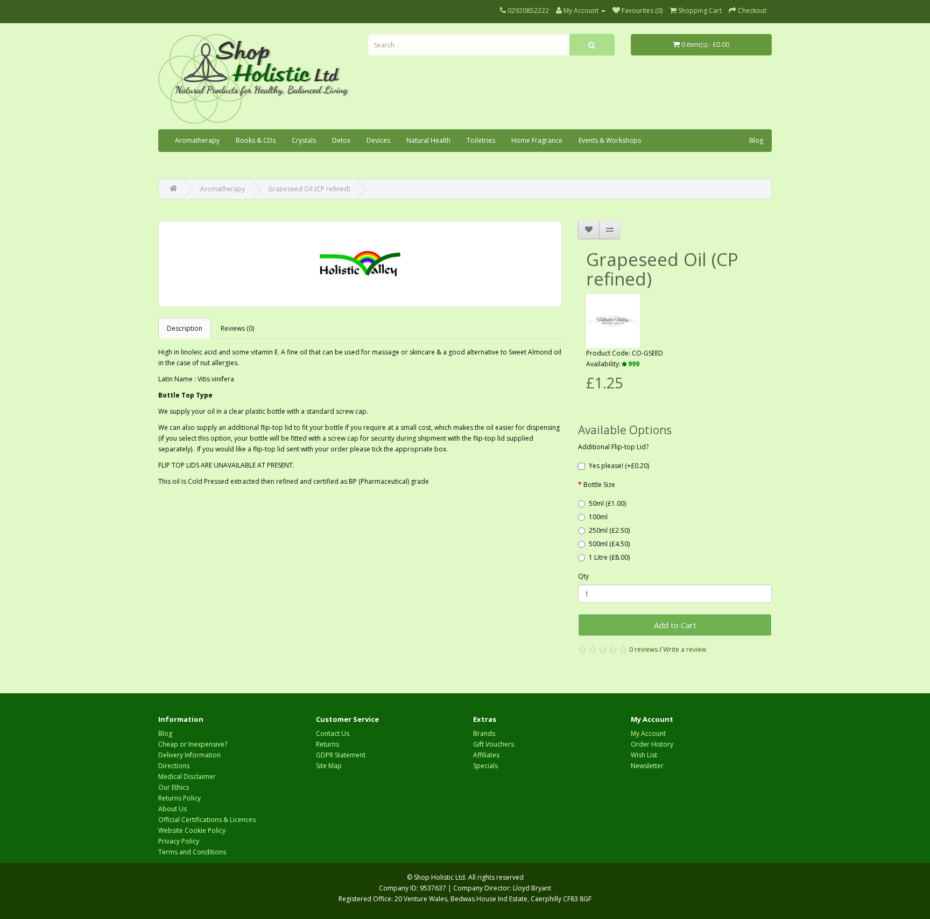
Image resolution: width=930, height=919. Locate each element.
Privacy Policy (178, 841)
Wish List (644, 755)
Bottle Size (599, 484)
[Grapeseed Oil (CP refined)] (360, 264)
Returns (327, 744)
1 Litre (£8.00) (609, 557)
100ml (598, 516)
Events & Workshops (610, 140)
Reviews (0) (237, 328)
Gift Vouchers (493, 744)
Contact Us (332, 733)
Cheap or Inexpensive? (192, 744)
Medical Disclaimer (187, 776)
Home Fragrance (536, 140)
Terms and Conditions (192, 852)
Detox (341, 140)
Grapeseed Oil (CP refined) (309, 188)
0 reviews (643, 649)
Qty (583, 576)
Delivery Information (189, 755)
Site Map (329, 765)
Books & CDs (256, 140)
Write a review (684, 649)
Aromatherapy (197, 140)
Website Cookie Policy (192, 830)
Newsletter (647, 765)
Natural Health (428, 140)
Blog (756, 140)
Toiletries (481, 140)
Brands (484, 733)
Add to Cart (675, 624)
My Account (648, 733)
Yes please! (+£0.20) (619, 465)
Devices (378, 140)
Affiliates (486, 755)
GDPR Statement (340, 755)
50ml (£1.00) (607, 503)
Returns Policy (179, 798)
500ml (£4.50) (609, 543)
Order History (652, 744)
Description (184, 328)
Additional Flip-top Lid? (613, 446)
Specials (485, 765)
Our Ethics (173, 787)
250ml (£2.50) (609, 530)
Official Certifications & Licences (207, 819)
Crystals (304, 140)
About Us (172, 808)
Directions (173, 765)
